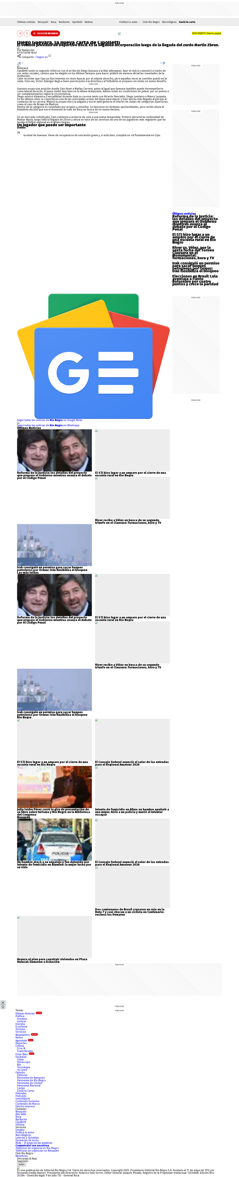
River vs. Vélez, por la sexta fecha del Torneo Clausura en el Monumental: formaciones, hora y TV (193, 252)
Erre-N (21, 1048)
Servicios (20, 1031)
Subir (21, 1164)
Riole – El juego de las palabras (33, 1142)
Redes (19, 1037)
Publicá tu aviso (24, 1132)
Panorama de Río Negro (31, 1080)
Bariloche (64, 22)
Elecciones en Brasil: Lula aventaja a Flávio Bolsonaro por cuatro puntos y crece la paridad (195, 280)
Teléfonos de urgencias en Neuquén (37, 1150)
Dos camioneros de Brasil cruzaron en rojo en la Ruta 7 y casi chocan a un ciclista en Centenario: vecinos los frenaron (129, 912)
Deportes (21, 1043)
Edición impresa (25, 1106)
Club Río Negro (151, 22)
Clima (20, 1059)
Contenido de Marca (27, 1103)
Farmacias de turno (27, 1140)
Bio (19, 1064)
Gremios (22, 1018)
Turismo (20, 1029)
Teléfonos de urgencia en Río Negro (37, 1148)
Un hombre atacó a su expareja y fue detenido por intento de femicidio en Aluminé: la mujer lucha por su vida (54, 864)
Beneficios (21, 1155)
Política (19, 1016)
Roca (53, 22)
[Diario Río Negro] (119, 33)
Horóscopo (23, 1062)
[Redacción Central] (18, 47)
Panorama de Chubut (29, 1082)
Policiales (21, 1093)
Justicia (21, 1021)
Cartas (21, 1088)
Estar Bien (24, 1054)
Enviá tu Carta (25, 1090)
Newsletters (26, 1034)
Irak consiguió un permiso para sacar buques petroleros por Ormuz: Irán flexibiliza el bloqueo (195, 267)
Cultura (19, 1045)
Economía (21, 1026)
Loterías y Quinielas (27, 1137)
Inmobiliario (22, 1098)
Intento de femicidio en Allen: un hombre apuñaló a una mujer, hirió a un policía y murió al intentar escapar (132, 812)
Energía (20, 1024)
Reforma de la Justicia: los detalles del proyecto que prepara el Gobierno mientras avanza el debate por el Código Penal (195, 223)
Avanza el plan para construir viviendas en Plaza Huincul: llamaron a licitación (52, 960)
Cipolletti (77, 22)
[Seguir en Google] (18, 65)
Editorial (22, 1075)
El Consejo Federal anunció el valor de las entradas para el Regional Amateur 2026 (132, 763)
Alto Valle (20, 1114)
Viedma (89, 22)
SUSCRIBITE (206, 33)
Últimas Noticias (28, 1013)
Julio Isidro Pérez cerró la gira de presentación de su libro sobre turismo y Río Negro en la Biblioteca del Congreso (53, 812)
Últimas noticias (26, 22)
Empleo (19, 1129)
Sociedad (21, 1056)
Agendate (24, 1040)
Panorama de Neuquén (31, 1077)
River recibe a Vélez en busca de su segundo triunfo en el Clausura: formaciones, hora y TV (128, 521)
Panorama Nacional (28, 1085)
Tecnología (23, 1067)
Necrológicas (169, 22)
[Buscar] (27, 33)
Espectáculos (25, 1051)
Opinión (20, 1072)
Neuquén (43, 22)
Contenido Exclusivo (27, 1101)
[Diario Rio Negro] (18, 1167)
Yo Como (22, 1069)
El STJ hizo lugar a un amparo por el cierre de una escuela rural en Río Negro (194, 238)
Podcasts (21, 1096)
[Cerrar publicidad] (3, 1003)
